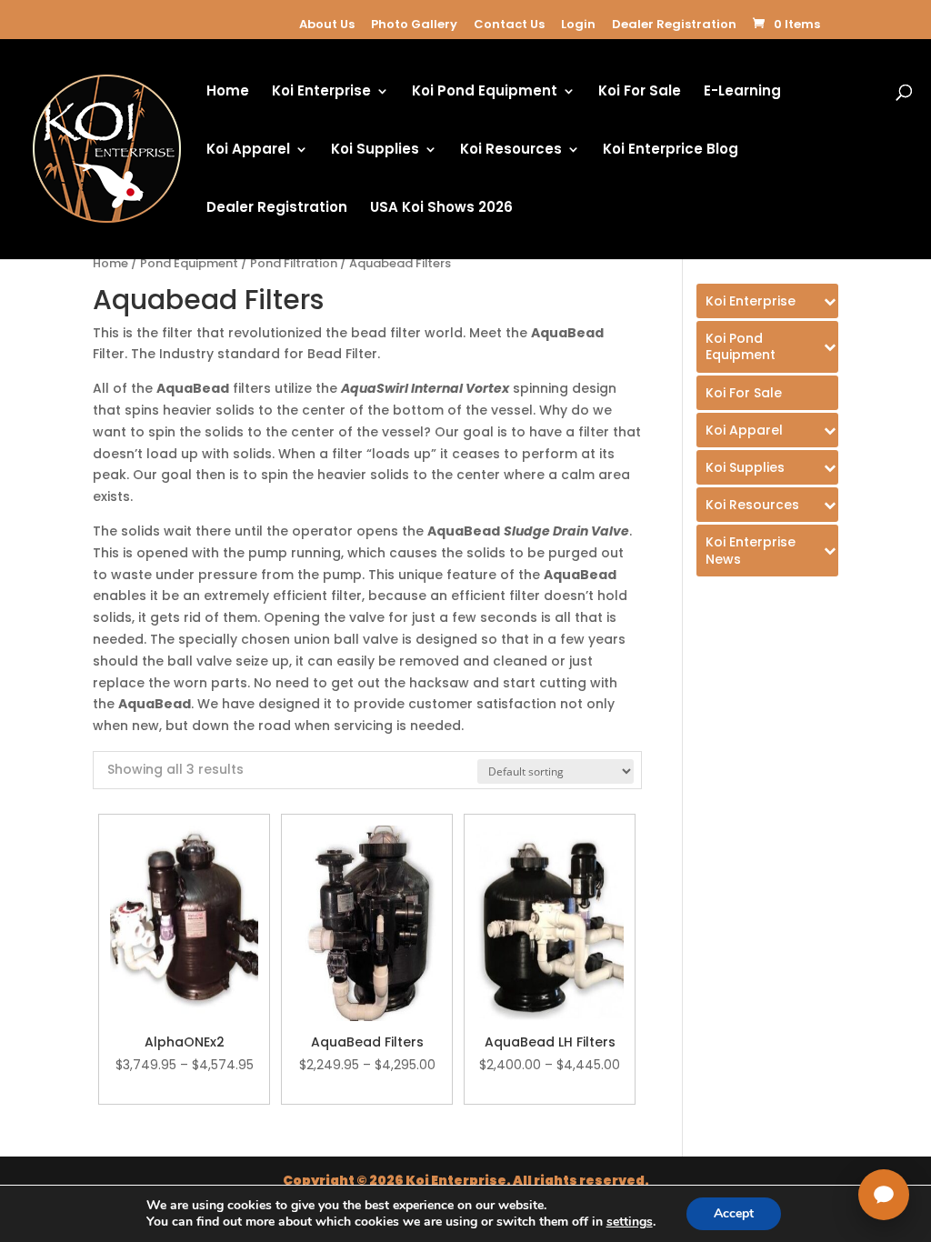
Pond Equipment (189, 263)
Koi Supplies (375, 150)
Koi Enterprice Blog (670, 150)
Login (578, 24)
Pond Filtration (293, 263)
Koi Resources (511, 150)
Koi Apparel (248, 150)
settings (629, 1222)
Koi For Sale (639, 92)
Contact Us (509, 24)
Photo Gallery (414, 24)
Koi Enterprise (321, 92)
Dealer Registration (674, 24)
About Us (327, 24)
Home (227, 92)
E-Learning (742, 92)
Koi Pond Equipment (484, 92)
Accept (734, 1213)
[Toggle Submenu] (767, 301)
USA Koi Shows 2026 (441, 208)
